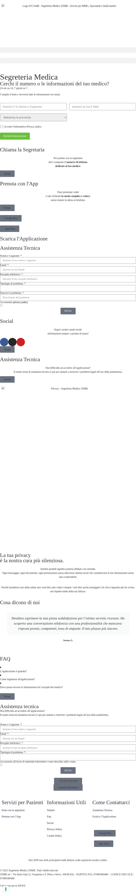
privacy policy (20, 302)
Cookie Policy (54, 835)
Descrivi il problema (11, 293)
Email (3, 265)
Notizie (51, 810)
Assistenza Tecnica (102, 810)
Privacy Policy (54, 829)
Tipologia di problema (12, 283)
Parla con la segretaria (13, 810)
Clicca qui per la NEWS (12, 885)
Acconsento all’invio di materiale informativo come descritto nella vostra (45, 761)
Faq (49, 816)
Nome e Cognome (10, 256)
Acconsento (14, 302)
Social (50, 823)
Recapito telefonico (10, 274)
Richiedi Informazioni (14, 136)
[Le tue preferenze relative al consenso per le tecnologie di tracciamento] (6, 889)
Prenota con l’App (11, 816)
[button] (68, 50)
